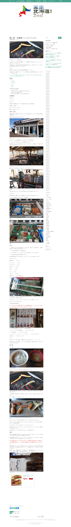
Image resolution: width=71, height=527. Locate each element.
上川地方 (47, 202)
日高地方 (47, 216)
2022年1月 (47, 134)
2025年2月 (47, 86)
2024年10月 (48, 91)
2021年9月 (47, 140)
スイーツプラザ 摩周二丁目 (14, 516)
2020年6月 (47, 162)
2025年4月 (47, 83)
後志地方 (47, 212)
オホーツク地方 (48, 199)
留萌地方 (47, 225)
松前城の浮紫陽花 (49, 47)
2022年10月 (48, 120)
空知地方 (47, 228)
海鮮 (15, 513)
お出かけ (47, 194)
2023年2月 (47, 117)
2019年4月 (47, 180)
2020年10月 (48, 157)
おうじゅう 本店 (40, 516)
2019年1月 (47, 185)
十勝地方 (47, 206)
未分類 (47, 217)
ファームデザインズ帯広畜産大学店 (51, 42)
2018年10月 (48, 190)
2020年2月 (47, 168)
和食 (13, 513)
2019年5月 (47, 179)
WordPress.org (48, 249)
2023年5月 (47, 116)
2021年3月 (47, 150)
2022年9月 (47, 122)
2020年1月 (47, 170)
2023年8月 (47, 111)
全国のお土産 (48, 203)
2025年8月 (47, 80)
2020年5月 (47, 163)
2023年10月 (48, 108)
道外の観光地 (48, 236)
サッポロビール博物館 (49, 45)
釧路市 (18, 513)
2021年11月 (48, 137)
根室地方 (47, 220)
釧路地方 (15, 511)
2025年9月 (47, 79)
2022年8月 (47, 123)
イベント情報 (48, 197)
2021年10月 (48, 139)
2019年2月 (47, 183)
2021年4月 (47, 148)
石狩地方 (47, 226)
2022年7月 (47, 125)
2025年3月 (47, 85)
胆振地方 (47, 229)
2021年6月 (47, 145)
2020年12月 (48, 154)
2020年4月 (47, 165)
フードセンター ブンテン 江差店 (51, 53)
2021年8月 (47, 142)
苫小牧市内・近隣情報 (50, 231)
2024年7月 (47, 96)
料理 (47, 214)
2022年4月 (47, 130)
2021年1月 (47, 153)
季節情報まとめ (48, 208)
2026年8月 (47, 73)
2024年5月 (47, 97)
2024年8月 (47, 94)
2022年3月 (47, 131)
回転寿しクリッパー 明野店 (50, 44)
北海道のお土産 (48, 205)
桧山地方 (47, 222)
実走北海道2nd (22, 66)
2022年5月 (47, 128)
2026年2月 (47, 77)
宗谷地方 (47, 209)
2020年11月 (48, 156)
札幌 (47, 219)
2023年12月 (48, 105)
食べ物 (12, 85)
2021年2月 (47, 151)
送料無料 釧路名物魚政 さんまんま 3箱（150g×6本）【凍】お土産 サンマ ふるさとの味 (28, 476)
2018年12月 (48, 187)
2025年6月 (47, 82)
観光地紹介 (48, 232)
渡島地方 (47, 223)
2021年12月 (48, 136)
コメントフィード (49, 248)
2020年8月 (47, 160)
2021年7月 (47, 143)
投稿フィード (48, 246)
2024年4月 (47, 99)
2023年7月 (47, 113)
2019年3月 (47, 182)
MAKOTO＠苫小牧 (12, 39)
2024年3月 (47, 100)
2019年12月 (48, 171)
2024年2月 (47, 102)
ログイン (47, 245)
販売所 (47, 234)
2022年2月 (47, 133)
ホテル (47, 200)
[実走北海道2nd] (35, 11)
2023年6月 (47, 114)
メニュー (12, 83)
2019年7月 (47, 176)
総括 (12, 86)
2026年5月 (47, 76)
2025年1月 (47, 88)
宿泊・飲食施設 (48, 211)
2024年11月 (48, 90)
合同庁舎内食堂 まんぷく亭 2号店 (51, 66)
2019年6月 (47, 177)
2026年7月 (47, 74)
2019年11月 (48, 173)
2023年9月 (47, 110)
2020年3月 (47, 167)
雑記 (47, 239)
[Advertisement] (35, 27)
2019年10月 (48, 174)
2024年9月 (47, 93)
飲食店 (19, 511)
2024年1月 (47, 103)
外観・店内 (13, 82)
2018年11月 (48, 188)
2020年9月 (47, 159)
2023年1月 (47, 119)
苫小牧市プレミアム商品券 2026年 (52, 48)
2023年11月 (48, 106)
